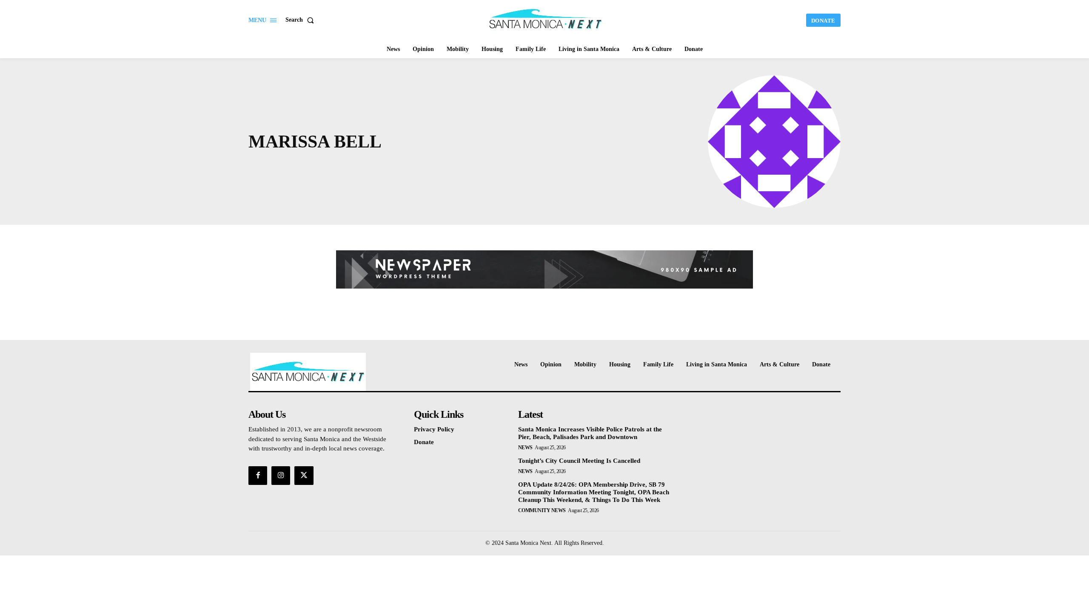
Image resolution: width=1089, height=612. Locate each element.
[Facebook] (257, 475)
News (525, 447)
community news (542, 510)
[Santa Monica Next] (546, 19)
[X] (303, 475)
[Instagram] (280, 475)
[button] (301, 20)
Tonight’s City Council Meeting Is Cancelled (579, 460)
